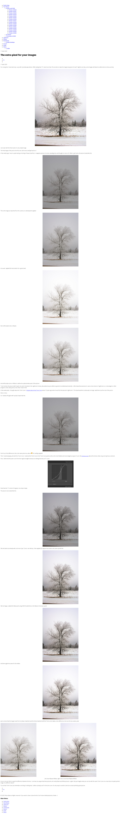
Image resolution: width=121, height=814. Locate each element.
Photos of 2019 (12, 23)
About (4, 47)
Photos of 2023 (12, 30)
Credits (8, 48)
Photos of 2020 (12, 25)
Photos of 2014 (12, 16)
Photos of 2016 (12, 19)
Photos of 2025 (12, 33)
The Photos (6, 6)
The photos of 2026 (11, 36)
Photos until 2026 (10, 8)
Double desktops (10, 42)
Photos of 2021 (12, 27)
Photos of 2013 (12, 14)
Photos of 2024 (12, 31)
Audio (4, 45)
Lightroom (5, 37)
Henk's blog (6, 5)
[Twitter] (3, 60)
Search (5, 43)
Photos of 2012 (12, 13)
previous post (85, 456)
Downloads (6, 40)
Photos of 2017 (12, 20)
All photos (8, 34)
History (5, 39)
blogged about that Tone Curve (34, 390)
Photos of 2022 (12, 28)
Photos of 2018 (12, 22)
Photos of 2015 (12, 17)
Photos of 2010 (12, 10)
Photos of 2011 (12, 11)
